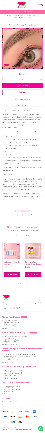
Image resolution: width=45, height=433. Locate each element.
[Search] (5, 4)
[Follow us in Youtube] (17, 308)
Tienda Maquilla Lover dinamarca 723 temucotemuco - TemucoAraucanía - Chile (12, 323)
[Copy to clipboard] (32, 214)
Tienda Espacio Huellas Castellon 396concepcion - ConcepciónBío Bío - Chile (13, 388)
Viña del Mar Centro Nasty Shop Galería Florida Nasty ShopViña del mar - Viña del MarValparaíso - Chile (15, 372)
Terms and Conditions (9, 402)
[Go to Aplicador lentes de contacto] (12, 251)
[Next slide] (41, 283)
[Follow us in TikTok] (20, 308)
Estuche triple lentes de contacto (33, 263)
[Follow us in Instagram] (11, 308)
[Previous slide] (4, 283)
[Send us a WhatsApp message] (40, 428)
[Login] (37, 4)
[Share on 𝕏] (17, 214)
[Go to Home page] (21, 4)
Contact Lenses (31, 16)
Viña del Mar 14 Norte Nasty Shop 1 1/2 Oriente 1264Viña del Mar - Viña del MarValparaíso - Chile (15, 339)
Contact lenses (18, 16)
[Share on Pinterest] (27, 214)
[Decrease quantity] (4, 79)
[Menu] (2, 4)
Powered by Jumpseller (23, 429)
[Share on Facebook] (13, 214)
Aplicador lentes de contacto (12, 263)
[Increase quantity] (41, 79)
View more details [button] (10, 328)
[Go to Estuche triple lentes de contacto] (33, 251)
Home (9, 16)
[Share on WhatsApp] (22, 214)
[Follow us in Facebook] (14, 308)
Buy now (22, 92)
